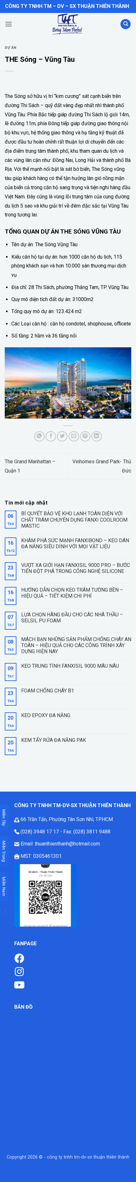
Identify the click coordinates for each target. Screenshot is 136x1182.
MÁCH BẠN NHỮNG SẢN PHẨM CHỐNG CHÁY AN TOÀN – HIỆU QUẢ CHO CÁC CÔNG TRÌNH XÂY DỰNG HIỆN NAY (76, 645)
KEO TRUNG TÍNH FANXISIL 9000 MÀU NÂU (70, 666)
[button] (8, 24)
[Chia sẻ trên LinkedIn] (96, 436)
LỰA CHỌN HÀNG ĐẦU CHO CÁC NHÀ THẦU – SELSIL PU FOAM (72, 618)
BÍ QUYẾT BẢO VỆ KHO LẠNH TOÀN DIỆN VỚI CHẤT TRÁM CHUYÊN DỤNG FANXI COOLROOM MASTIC (74, 520)
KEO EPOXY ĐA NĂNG (45, 715)
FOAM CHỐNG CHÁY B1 (47, 691)
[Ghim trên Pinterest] (85, 436)
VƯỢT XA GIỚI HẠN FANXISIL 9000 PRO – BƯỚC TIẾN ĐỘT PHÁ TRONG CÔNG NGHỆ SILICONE (75, 568)
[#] (19, 971)
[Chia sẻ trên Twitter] (62, 436)
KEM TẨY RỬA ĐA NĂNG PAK (53, 740)
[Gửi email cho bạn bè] (74, 436)
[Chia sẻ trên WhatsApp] (39, 436)
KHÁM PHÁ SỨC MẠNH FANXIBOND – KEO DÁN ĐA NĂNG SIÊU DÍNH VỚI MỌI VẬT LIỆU (75, 543)
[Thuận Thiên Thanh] (68, 24)
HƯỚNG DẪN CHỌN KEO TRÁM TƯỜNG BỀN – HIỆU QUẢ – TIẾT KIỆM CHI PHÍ (72, 593)
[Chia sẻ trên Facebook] (51, 436)
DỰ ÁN (10, 48)
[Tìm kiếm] (126, 24)
